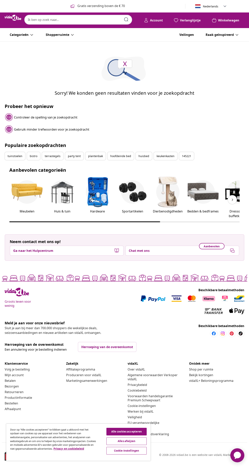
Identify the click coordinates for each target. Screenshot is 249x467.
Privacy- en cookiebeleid (68, 448)
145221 (186, 156)
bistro (33, 156)
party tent (74, 156)
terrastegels (52, 156)
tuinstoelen (15, 156)
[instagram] (223, 333)
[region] (78, 442)
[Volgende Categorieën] (232, 199)
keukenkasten (165, 156)
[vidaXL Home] (13, 18)
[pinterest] (232, 333)
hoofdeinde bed (120, 156)
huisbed (144, 156)
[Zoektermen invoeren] (126, 19)
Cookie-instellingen (142, 406)
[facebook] (214, 333)
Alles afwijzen (126, 441)
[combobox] (78, 20)
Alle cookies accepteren (126, 431)
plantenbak (95, 156)
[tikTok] (241, 333)
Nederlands (210, 6)
